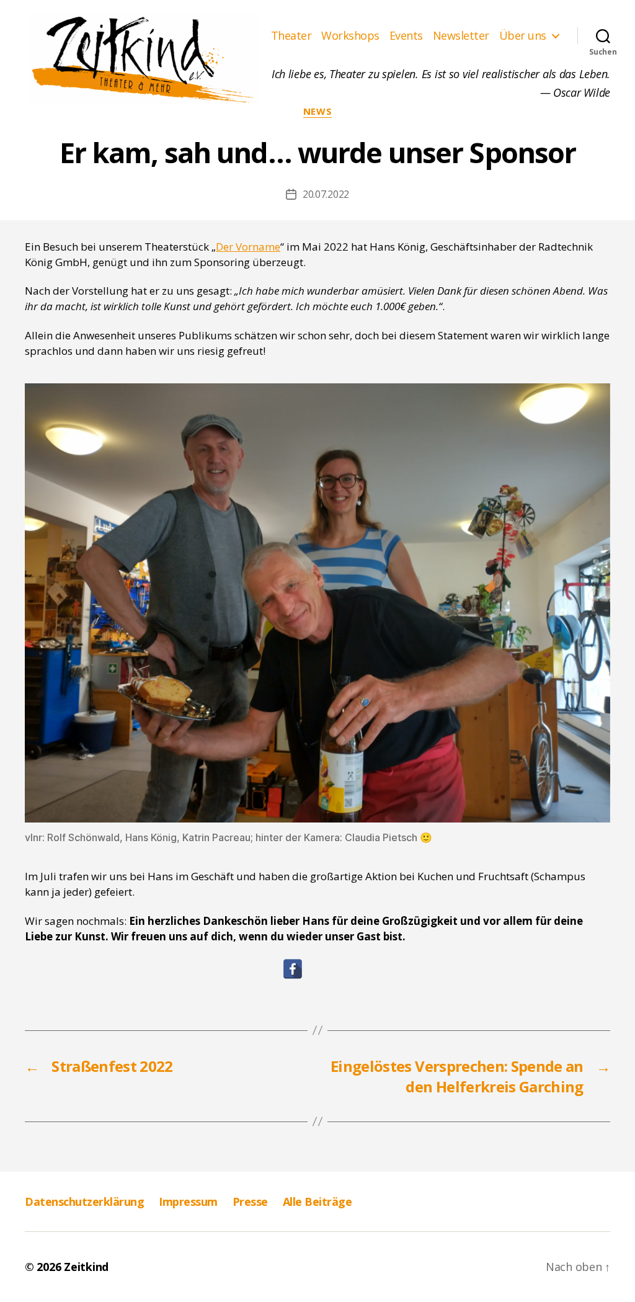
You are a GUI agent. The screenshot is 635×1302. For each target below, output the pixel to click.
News (317, 111)
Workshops (350, 36)
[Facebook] (293, 969)
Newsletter (461, 36)
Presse (250, 1201)
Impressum (188, 1201)
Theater (291, 36)
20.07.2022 (326, 194)
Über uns (522, 36)
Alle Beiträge (317, 1201)
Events (406, 36)
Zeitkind (86, 1266)
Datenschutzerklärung (84, 1201)
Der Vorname (248, 246)
